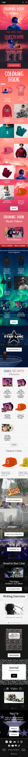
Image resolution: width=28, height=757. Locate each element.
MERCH (13, 32)
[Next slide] (26, 234)
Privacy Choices (23, 749)
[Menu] (3, 2)
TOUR (8, 32)
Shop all (14, 208)
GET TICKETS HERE (14, 65)
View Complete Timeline (14, 589)
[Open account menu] (23, 2)
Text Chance (14, 734)
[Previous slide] (2, 234)
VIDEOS (19, 32)
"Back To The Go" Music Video (14, 534)
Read (14, 675)
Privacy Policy (4, 749)
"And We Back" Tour (14, 549)
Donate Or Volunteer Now (14, 500)
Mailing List (14, 728)
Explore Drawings (14, 655)
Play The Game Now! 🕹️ (14, 349)
